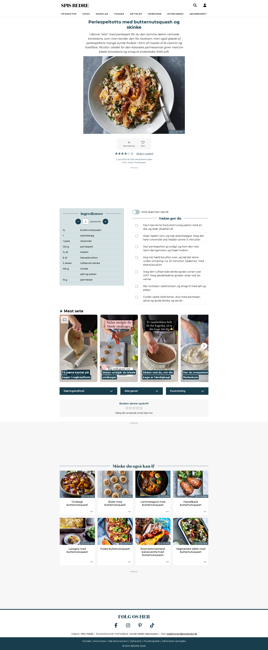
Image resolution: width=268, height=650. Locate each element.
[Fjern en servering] (78, 221)
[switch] (136, 212)
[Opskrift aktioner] (91, 512)
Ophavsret (135, 641)
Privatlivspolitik (152, 641)
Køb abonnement (118, 641)
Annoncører (99, 641)
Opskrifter (68, 14)
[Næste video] (204, 346)
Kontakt (86, 641)
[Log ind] (205, 5)
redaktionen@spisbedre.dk (181, 633)
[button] (78, 348)
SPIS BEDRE (75, 5)
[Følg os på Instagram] (128, 625)
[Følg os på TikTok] (152, 625)
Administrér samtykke (174, 641)
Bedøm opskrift (144, 153)
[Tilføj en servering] (105, 221)
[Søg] (195, 5)
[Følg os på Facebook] (116, 625)
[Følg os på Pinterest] (140, 625)
